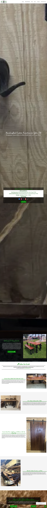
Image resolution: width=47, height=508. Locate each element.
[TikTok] (28, 199)
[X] (23, 199)
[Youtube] (26, 199)
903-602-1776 (43, 1)
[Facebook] (19, 199)
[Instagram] (21, 199)
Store (35, 1)
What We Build (27, 1)
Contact (38, 1)
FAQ (32, 1)
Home (23, 1)
